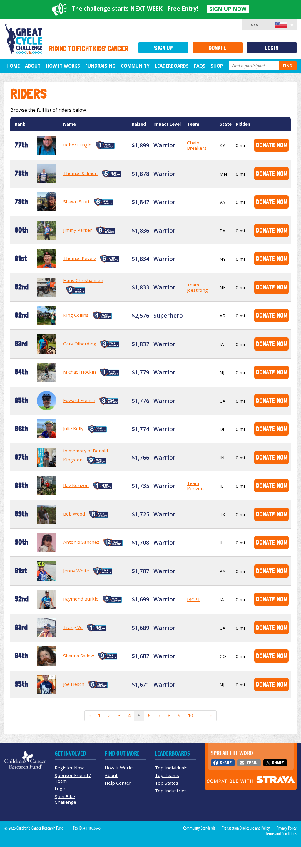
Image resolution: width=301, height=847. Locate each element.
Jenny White (76, 570)
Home (13, 66)
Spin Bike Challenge (65, 799)
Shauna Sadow (78, 655)
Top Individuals (171, 768)
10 (190, 715)
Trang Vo (73, 627)
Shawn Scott (76, 201)
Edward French (79, 400)
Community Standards (199, 828)
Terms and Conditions (281, 833)
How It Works (63, 66)
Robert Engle (77, 145)
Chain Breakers (197, 145)
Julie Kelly (73, 428)
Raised (139, 124)
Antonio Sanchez (81, 542)
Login (272, 47)
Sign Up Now (227, 8)
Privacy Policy (287, 828)
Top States (166, 783)
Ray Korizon (76, 485)
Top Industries (171, 790)
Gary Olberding (79, 343)
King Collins (75, 315)
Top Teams (167, 775)
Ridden (243, 124)
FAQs (199, 66)
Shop (217, 66)
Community (135, 66)
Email (252, 763)
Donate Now (271, 145)
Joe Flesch (73, 684)
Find (287, 66)
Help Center (118, 783)
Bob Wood (74, 514)
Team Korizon (195, 485)
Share (226, 763)
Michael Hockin (79, 372)
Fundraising (100, 66)
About (33, 66)
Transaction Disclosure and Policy (246, 828)
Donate (217, 47)
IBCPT (193, 599)
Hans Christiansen (83, 280)
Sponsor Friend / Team (73, 778)
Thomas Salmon (80, 173)
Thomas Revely (79, 258)
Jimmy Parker (77, 230)
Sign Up (163, 47)
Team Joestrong (197, 287)
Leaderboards (172, 66)
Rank (20, 124)
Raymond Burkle (80, 599)
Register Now (69, 768)
